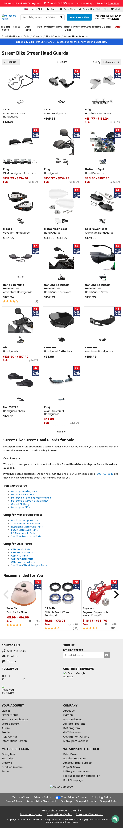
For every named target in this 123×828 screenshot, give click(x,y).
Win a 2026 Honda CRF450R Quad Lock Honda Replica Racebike (61, 3)
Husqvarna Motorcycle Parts (27, 526)
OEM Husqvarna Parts (23, 562)
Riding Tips (8, 754)
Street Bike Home (11, 36)
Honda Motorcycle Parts (24, 520)
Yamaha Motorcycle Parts (25, 523)
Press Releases (72, 719)
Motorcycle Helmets (22, 494)
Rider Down (70, 754)
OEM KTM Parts (19, 555)
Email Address (73, 650)
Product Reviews (12, 767)
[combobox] (111, 62)
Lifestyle (7, 763)
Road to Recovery (74, 758)
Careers (68, 715)
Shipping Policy (101, 797)
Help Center (9, 737)
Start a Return (11, 724)
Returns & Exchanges (15, 719)
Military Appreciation (76, 771)
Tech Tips (8, 758)
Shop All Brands (86, 801)
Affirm (6, 728)
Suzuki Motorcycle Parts (24, 530)
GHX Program (72, 732)
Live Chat (104, 9)
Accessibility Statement (41, 801)
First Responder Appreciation (81, 776)
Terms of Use (20, 797)
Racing (6, 771)
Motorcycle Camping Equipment (29, 501)
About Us (69, 711)
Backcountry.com (31, 814)
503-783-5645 (105, 473)
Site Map (66, 801)
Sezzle (6, 732)
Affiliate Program (74, 724)
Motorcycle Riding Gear (24, 491)
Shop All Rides (109, 801)
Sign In (6, 711)
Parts (26, 36)
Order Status (10, 715)
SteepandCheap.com (89, 814)
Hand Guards (53, 36)
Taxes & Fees (13, 801)
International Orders (15, 741)
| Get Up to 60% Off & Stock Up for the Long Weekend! (61, 41)
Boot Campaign (73, 780)
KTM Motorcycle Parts (23, 533)
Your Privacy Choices (74, 797)
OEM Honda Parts (20, 549)
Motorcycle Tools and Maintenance (31, 497)
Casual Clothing (20, 504)
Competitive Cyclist (59, 814)
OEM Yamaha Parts (22, 552)
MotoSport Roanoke (76, 741)
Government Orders (76, 737)
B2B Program (71, 728)
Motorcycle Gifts (20, 507)
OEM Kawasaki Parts (22, 558)
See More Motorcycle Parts (26, 536)
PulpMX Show (71, 767)
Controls (37, 36)
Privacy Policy (42, 797)
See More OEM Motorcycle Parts (29, 565)
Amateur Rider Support (77, 763)
